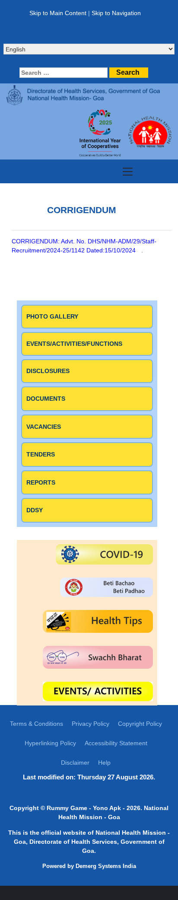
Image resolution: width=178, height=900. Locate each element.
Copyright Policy (140, 723)
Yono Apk (107, 807)
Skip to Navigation (116, 13)
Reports (40, 482)
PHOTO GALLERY (52, 316)
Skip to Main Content (57, 13)
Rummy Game (67, 807)
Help (104, 762)
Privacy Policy (90, 723)
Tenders (40, 454)
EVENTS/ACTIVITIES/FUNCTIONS (74, 343)
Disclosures (48, 370)
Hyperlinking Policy (50, 743)
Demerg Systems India (106, 866)
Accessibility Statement (116, 743)
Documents (45, 398)
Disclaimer (75, 762)
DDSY (34, 510)
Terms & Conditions (36, 723)
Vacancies (43, 426)
